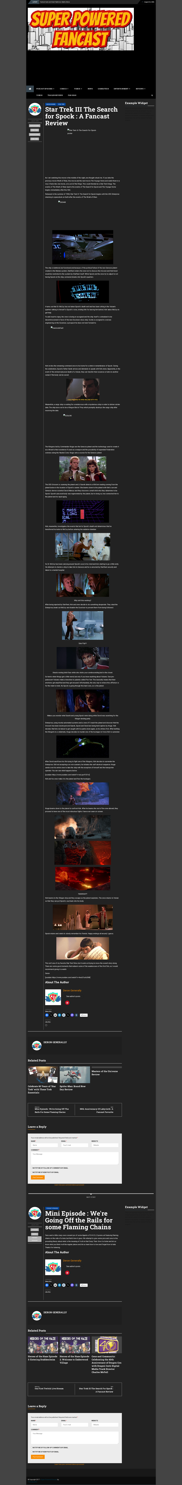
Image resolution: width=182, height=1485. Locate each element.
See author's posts (73, 1000)
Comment (35, 1154)
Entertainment (121, 93)
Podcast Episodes (44, 93)
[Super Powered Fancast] (30, 93)
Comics (63, 93)
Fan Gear (72, 99)
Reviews (140, 93)
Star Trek (35, 134)
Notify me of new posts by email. (46, 1176)
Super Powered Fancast (49, 1483)
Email (63, 1145)
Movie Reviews (34, 129)
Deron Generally (35, 121)
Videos (77, 93)
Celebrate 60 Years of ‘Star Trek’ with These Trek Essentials (42, 1093)
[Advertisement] (91, 71)
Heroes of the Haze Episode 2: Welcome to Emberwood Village (74, 1363)
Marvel (34, 1238)
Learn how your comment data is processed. (69, 1189)
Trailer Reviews (55, 99)
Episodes (34, 1233)
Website (95, 1145)
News (90, 93)
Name (33, 1145)
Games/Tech (103, 93)
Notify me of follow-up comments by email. (50, 1172)
